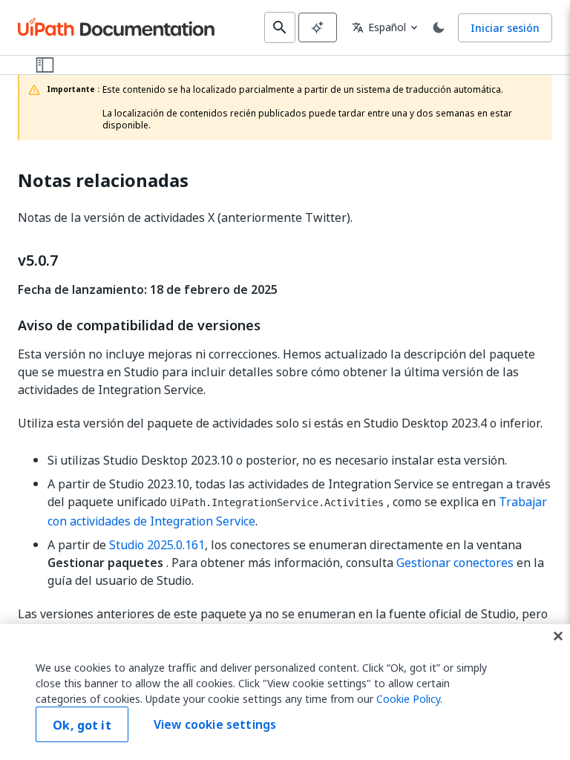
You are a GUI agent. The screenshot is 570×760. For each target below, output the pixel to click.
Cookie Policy (408, 699)
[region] (285, 692)
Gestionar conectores (455, 562)
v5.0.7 (38, 260)
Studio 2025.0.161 (157, 545)
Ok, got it (82, 725)
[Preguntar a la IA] (317, 27)
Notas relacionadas (103, 180)
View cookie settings (215, 724)
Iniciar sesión (505, 28)
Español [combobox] (379, 27)
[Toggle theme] (438, 27)
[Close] (558, 636)
